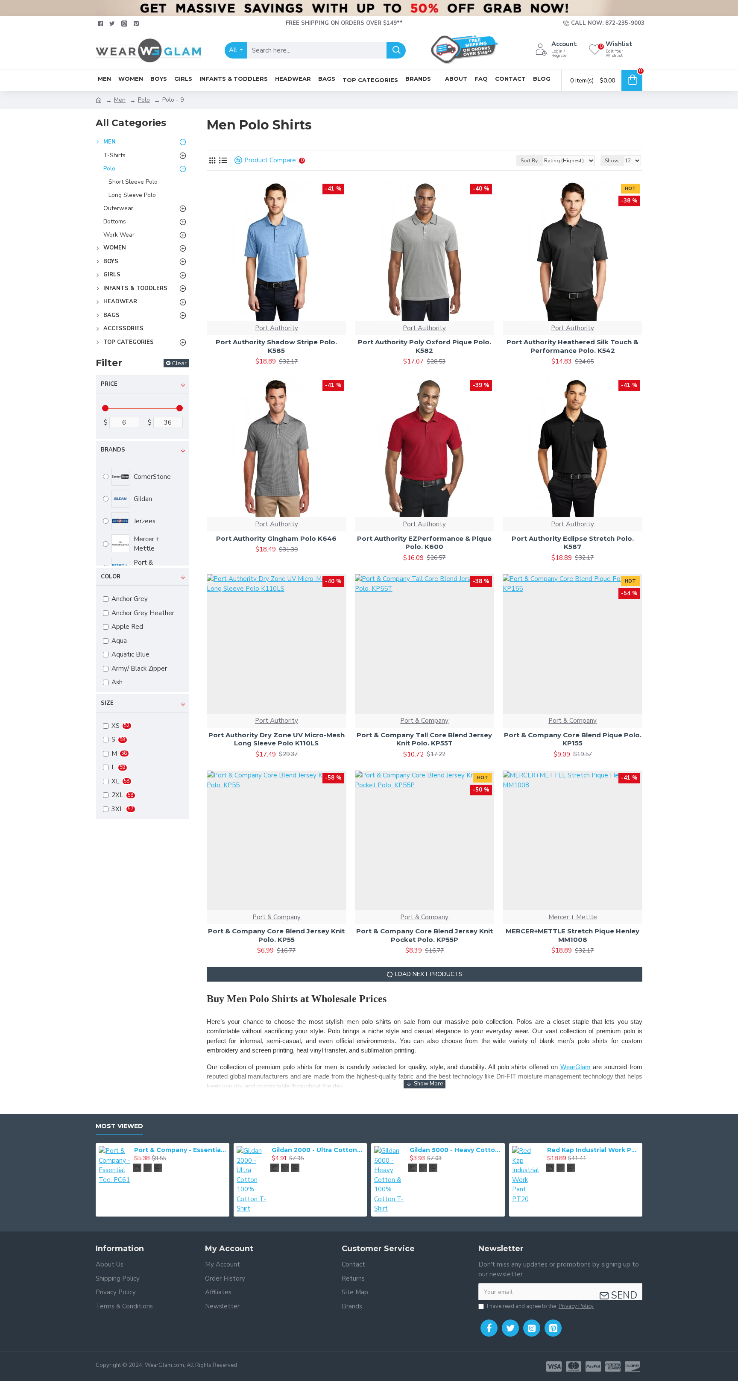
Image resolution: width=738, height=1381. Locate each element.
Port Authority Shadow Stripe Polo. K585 (276, 346)
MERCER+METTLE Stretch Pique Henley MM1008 (572, 935)
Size (107, 703)
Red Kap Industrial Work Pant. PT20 (593, 1150)
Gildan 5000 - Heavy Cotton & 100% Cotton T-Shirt (456, 1150)
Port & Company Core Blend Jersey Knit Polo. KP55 (276, 935)
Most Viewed (119, 1126)
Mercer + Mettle (572, 917)
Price (109, 384)
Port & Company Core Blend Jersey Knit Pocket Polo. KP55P (424, 935)
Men (120, 100)
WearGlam (575, 1066)
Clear (179, 363)
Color (110, 577)
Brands (113, 450)
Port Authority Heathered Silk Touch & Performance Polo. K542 (572, 346)
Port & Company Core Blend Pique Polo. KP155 (572, 739)
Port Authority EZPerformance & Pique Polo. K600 (424, 542)
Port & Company (424, 720)
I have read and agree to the (540, 1306)
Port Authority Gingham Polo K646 (276, 538)
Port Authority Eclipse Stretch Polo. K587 (573, 542)
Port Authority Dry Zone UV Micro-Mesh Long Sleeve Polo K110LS (276, 739)
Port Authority (276, 328)
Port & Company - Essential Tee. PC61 (180, 1150)
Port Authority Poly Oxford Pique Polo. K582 (424, 346)
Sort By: (530, 160)
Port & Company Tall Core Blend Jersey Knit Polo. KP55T (424, 739)
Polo (144, 100)
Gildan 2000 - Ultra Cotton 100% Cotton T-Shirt (318, 1150)
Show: (612, 160)
